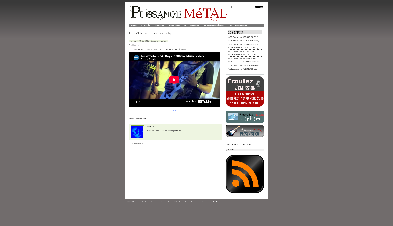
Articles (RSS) (172, 202)
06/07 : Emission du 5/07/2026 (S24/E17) (243, 37)
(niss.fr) (227, 202)
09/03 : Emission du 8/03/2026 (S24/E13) (243, 51)
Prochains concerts (238, 25)
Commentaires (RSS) (187, 202)
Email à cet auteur (152, 131)
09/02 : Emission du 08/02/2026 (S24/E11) (243, 58)
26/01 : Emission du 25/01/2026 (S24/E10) (243, 62)
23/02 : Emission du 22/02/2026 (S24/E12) (243, 55)
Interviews (194, 25)
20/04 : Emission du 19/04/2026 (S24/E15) (243, 44)
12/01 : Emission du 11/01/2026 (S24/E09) (243, 65)
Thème (201, 202)
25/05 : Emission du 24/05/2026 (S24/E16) (243, 41)
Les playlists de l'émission (214, 25)
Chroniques (159, 25)
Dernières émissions (177, 25)
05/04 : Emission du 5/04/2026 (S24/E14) (243, 48)
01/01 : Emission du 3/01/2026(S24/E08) (243, 69)
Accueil (134, 25)
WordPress (161, 202)
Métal (145, 119)
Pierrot (135, 41)
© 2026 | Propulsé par (142, 202)
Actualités (145, 25)
